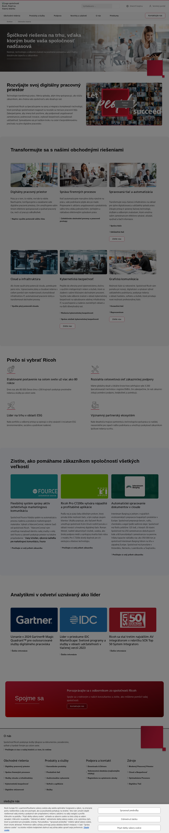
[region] (84, 818)
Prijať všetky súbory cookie (129, 828)
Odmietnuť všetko (129, 819)
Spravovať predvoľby (129, 810)
